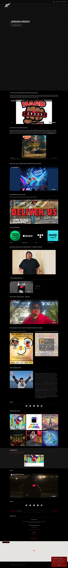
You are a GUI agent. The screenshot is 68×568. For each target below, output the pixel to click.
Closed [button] (35, 534)
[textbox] (34, 511)
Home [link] (54, 1)
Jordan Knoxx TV (37, 288)
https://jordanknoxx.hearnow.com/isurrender (17, 452)
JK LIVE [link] (57, 1)
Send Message (34, 538)
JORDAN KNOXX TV (51, 133)
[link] (7, 1)
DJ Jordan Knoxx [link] (63, 1)
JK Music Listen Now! (16, 25)
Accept (59, 565)
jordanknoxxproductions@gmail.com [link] (34, 529)
